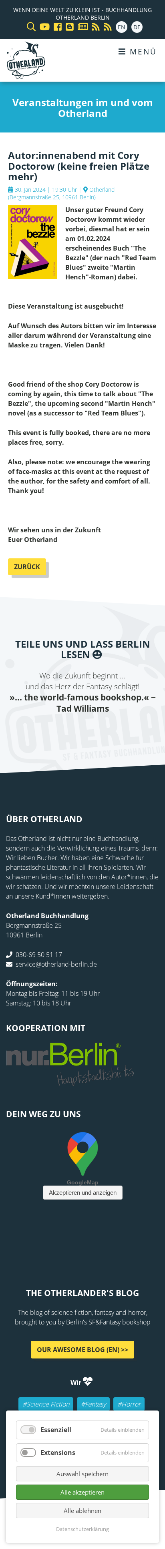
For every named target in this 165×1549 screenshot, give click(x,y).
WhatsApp (98, 730)
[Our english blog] (68, 27)
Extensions (57, 1452)
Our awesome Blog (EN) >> (82, 1349)
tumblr (114, 730)
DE (137, 27)
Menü (142, 51)
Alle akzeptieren (82, 1492)
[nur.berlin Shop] (70, 1081)
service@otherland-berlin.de (56, 964)
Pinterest (130, 730)
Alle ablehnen (82, 1511)
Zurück (27, 566)
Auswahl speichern (82, 1474)
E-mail (66, 730)
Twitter (50, 730)
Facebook (34, 730)
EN (121, 27)
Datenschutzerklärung (82, 1529)
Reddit (82, 730)
